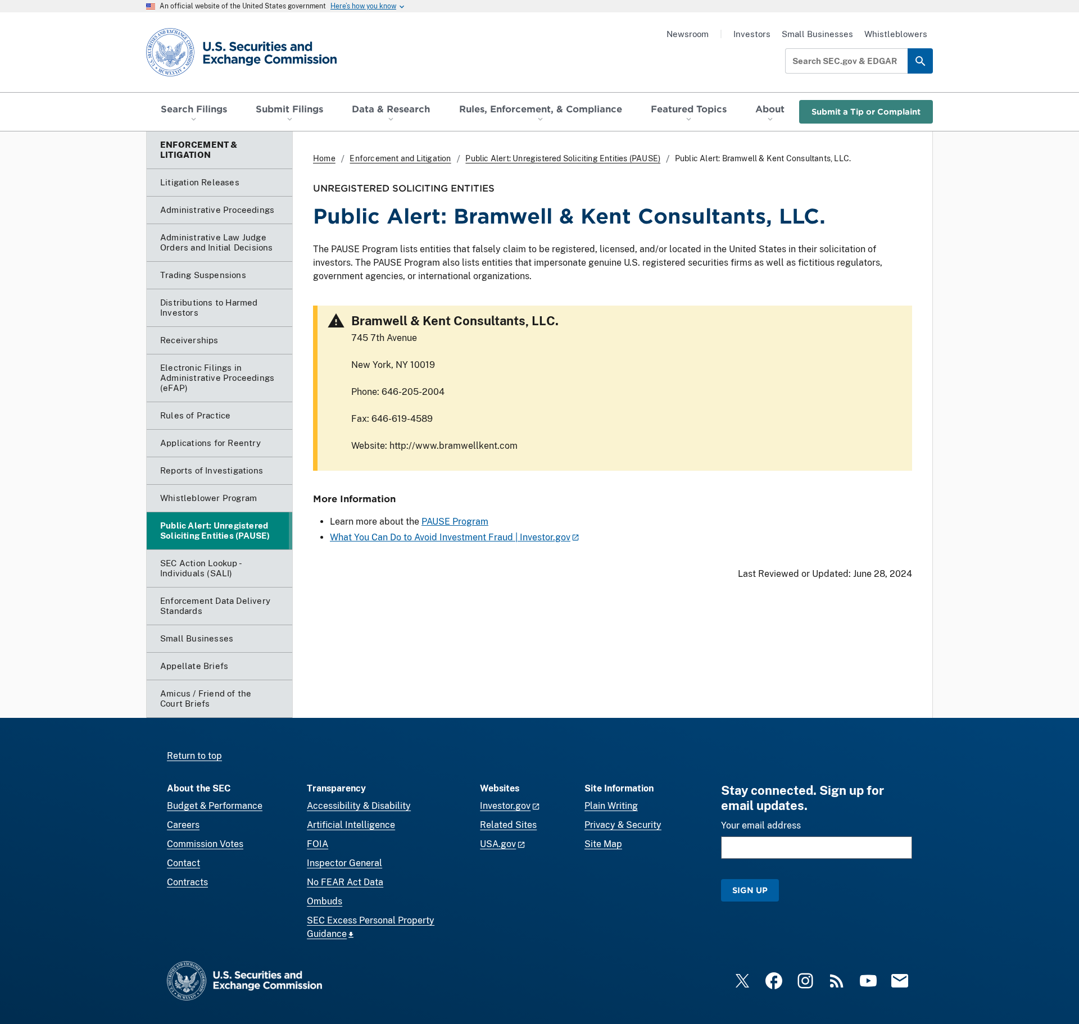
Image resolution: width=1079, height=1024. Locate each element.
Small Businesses (817, 34)
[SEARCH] (920, 61)
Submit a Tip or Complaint (866, 111)
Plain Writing (611, 805)
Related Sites (508, 825)
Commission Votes (205, 844)
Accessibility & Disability (359, 805)
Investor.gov (505, 805)
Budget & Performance (214, 805)
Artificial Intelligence (351, 825)
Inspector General (344, 863)
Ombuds (324, 901)
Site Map (603, 844)
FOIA (317, 844)
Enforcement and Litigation (400, 158)
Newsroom (688, 34)
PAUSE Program (454, 521)
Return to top (194, 755)
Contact (183, 863)
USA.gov (498, 844)
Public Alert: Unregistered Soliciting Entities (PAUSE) (562, 158)
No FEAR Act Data (345, 882)
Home (324, 158)
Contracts (187, 882)
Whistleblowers (895, 34)
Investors (751, 34)
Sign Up (750, 890)
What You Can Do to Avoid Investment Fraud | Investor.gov (450, 537)
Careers (183, 825)
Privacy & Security (622, 825)
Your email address (761, 825)
